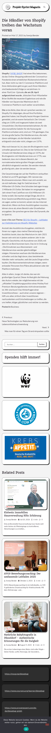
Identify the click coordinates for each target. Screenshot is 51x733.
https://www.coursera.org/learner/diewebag (24, 690)
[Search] (44, 7)
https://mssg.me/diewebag (16, 674)
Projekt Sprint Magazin (26, 7)
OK (26, 729)
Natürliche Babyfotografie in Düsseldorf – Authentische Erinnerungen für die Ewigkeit (21, 637)
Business (15, 306)
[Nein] (47, 724)
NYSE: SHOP (16, 73)
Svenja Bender (32, 35)
